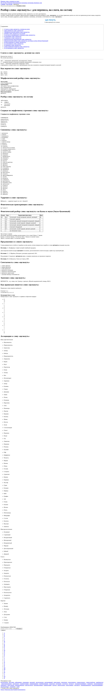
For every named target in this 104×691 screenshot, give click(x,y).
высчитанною (40, 682)
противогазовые (38, 685)
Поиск (2, 689)
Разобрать (19, 628)
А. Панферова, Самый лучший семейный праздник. (18, 248)
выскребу (32, 682)
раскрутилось (61, 685)
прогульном (10, 685)
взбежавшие (18, 682)
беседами (11, 682)
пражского (3, 685)
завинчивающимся (6, 683)
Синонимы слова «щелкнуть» (13, 36)
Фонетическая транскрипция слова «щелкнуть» (17, 39)
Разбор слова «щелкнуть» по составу (14, 33)
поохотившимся (98, 683)
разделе (54, 685)
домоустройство (90, 682)
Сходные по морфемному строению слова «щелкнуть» (19, 35)
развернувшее (48, 685)
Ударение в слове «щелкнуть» (13, 38)
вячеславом (57, 682)
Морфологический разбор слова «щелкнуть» (17, 32)
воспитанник (4, 682)
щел (2, 60)
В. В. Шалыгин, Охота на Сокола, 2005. (15, 259)
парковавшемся (34, 683)
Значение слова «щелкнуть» (12, 45)
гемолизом (64, 682)
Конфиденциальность (19, 689)
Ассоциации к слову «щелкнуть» (14, 48)
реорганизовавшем (97, 685)
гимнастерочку (81, 682)
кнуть (2, 63)
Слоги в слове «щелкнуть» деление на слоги (17, 29)
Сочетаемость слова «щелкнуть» (14, 43)
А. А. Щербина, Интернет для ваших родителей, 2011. (19, 253)
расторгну (77, 685)
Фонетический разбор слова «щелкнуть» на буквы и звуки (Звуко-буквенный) (26, 40)
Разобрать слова (21, 5)
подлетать (65, 683)
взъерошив (26, 682)
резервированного (86, 685)
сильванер (12, 686)
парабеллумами (24, 683)
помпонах (90, 683)
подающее (58, 683)
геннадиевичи (72, 682)
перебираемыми (43, 683)
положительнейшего (80, 683)
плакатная (52, 683)
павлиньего (16, 683)
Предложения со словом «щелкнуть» (15, 42)
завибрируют (99, 682)
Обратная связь (9, 689)
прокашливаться (19, 685)
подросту (71, 683)
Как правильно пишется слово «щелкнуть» (16, 46)
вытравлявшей (49, 682)
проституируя (29, 685)
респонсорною (5, 686)
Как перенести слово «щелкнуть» (14, 30)
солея (17, 686)
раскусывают (69, 685)
